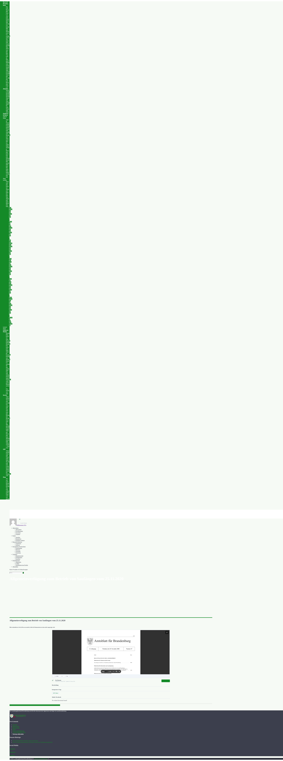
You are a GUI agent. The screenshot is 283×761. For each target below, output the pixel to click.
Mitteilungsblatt (8, 440)
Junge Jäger (7, 67)
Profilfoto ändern (20, 540)
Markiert (17, 549)
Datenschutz (16, 728)
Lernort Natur (5, 327)
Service (5, 395)
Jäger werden (5, 179)
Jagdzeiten (7, 397)
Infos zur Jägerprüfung (7, 189)
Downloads (8, 428)
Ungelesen (18, 543)
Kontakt (15, 724)
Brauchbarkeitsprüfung (8, 347)
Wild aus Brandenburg (7, 434)
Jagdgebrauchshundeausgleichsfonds (8, 356)
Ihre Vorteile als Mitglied (7, 57)
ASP (4, 449)
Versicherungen (8, 401)
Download (166, 680)
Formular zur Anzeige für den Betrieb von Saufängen (45, 705)
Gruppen (17, 534)
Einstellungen (16, 560)
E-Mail (17, 563)
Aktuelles (5, 88)
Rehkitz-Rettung (7, 167)
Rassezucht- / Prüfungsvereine (7, 388)
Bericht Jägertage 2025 (7, 109)
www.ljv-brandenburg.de (41, 759)
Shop (4, 477)
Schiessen (5, 330)
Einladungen (18, 557)
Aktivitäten (15, 528)
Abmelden (15, 566)
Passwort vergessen (7, 496)
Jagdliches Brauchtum (8, 134)
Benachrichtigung (17, 542)
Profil (14, 536)
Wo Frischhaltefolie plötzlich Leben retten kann (25, 740)
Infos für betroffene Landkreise (8, 464)
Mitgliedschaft (19, 556)
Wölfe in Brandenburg (7, 150)
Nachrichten (8, 91)
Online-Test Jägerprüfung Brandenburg (7, 200)
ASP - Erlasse (55, 693)
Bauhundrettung (7, 337)
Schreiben (18, 553)
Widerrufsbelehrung (18, 731)
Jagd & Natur (5, 117)
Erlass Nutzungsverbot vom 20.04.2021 (20, 705)
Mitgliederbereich (7, 31)
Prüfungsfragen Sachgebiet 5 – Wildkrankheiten (10, 293)
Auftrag (7, 16)
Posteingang (18, 548)
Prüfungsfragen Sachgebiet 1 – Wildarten (10, 216)
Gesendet (17, 551)
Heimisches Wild (7, 144)
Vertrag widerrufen (7, 490)
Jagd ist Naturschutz (7, 122)
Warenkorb (7, 480)
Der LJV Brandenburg (5, 3)
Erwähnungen (19, 531)
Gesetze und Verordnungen (7, 409)
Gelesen (17, 545)
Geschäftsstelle (8, 36)
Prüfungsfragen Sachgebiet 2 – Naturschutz (10, 235)
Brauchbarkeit (8, 341)
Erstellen (17, 559)
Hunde (5, 331)
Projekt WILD (7, 156)
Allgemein (18, 562)
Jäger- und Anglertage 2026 (8, 101)
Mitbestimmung (8, 64)
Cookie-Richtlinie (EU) (19, 732)
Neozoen (7, 139)
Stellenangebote (7, 44)
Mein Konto (7, 485)
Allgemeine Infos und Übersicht (7, 454)
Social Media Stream (8, 95)
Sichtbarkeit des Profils (21, 565)
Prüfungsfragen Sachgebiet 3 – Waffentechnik (10, 254)
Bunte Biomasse (7, 161)
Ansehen (17, 537)
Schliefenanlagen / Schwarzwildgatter (8, 378)
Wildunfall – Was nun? (7, 445)
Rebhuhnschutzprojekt (8, 174)
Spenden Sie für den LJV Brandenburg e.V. (8, 81)
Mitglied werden (7, 49)
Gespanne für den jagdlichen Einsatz (8, 368)
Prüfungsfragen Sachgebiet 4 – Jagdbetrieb (10, 273)
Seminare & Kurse (5, 114)
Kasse (7, 483)
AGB (14, 729)
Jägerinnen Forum (7, 71)
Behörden (8, 415)
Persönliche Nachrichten (19, 546)
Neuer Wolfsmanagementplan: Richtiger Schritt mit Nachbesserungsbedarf (32, 742)
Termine (7, 39)
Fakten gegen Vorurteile (8, 128)
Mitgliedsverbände (8, 24)
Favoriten (18, 532)
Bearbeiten (18, 539)
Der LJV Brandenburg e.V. (7, 10)
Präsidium (7, 19)
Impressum (16, 726)
